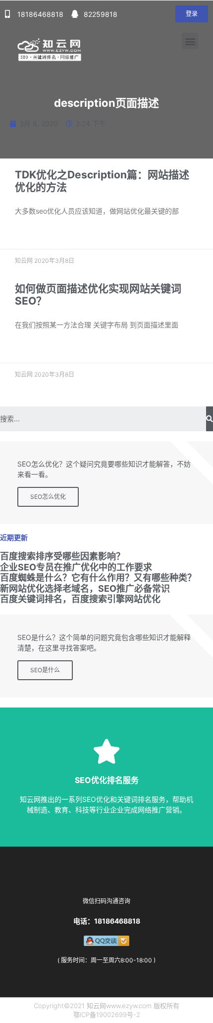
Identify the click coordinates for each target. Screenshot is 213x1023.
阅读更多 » (29, 234)
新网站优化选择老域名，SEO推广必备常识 (85, 588)
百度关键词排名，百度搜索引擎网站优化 (80, 599)
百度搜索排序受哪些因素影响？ (62, 556)
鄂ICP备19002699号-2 (106, 1015)
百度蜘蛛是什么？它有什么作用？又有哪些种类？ (98, 577)
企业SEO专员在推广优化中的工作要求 (76, 567)
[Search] (209, 418)
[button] (191, 13)
